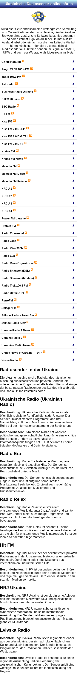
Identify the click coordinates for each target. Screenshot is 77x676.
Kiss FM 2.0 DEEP (13, 129)
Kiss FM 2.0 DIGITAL (14, 136)
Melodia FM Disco (13, 173)
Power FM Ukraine (13, 218)
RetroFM (7, 300)
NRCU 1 (6, 188)
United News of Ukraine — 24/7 (21, 352)
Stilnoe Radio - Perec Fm (17, 315)
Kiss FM (6, 121)
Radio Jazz (8, 240)
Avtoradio (7, 84)
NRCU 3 (6, 203)
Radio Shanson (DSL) (15, 270)
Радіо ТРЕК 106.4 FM (15, 69)
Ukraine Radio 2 (11, 337)
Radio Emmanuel (12, 233)
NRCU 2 (6, 196)
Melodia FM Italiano (14, 181)
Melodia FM (9, 166)
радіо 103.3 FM (11, 76)
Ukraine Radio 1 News (15, 330)
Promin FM (8, 225)
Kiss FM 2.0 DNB (12, 143)
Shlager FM (8, 307)
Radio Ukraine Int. (13, 293)
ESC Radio (8, 106)
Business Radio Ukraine (17, 91)
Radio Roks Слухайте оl (17, 263)
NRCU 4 (6, 211)
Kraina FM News (12, 158)
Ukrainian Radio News (15, 345)
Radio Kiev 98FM (12, 248)
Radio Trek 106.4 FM (14, 285)
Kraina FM (8, 151)
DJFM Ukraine (10, 99)
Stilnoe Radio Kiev (13, 322)
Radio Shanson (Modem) (17, 278)
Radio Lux (8, 255)
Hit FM (5, 114)
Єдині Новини (11, 61)
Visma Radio (9, 360)
